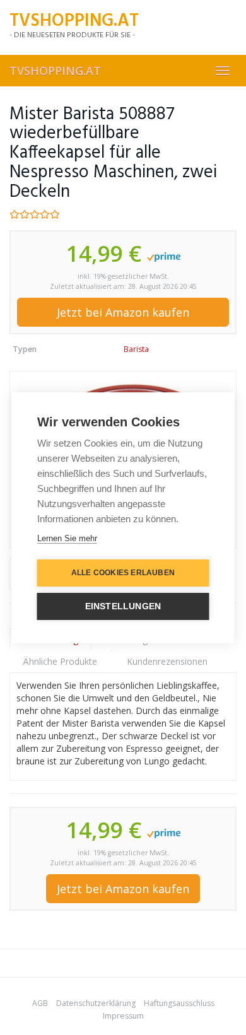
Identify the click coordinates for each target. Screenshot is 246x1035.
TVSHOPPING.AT (55, 70)
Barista (136, 349)
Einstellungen (123, 606)
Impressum (123, 1015)
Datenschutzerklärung (96, 1003)
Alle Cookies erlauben (123, 572)
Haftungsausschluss (179, 1003)
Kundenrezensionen (167, 661)
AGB (40, 1003)
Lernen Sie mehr (67, 538)
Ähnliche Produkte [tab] (60, 661)
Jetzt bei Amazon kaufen (123, 312)
